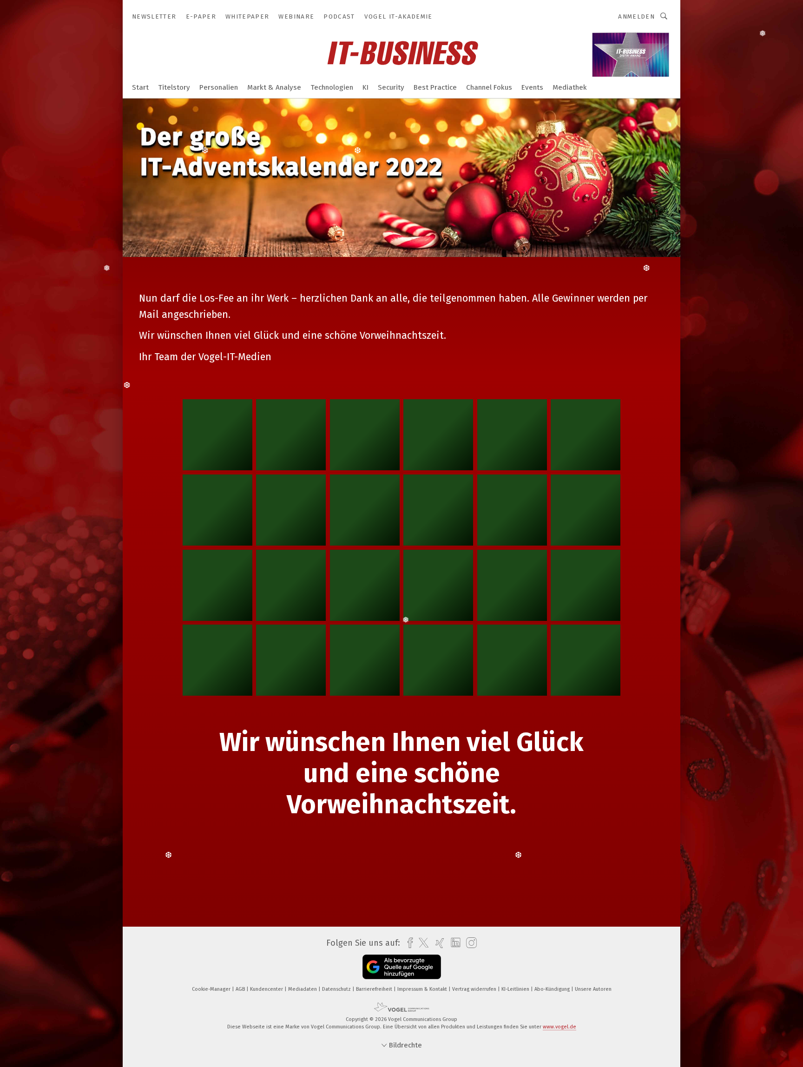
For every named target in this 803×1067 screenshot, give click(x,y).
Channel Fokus (489, 87)
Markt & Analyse (274, 87)
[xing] (437, 943)
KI (365, 87)
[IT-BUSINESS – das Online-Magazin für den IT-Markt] (140, 87)
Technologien (331, 87)
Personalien (218, 87)
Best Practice (435, 87)
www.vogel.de (559, 1027)
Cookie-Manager (212, 989)
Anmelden (636, 16)
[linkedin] (453, 943)
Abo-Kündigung (552, 989)
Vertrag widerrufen (475, 989)
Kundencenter (267, 989)
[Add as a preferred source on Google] (401, 967)
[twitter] (421, 942)
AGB (241, 989)
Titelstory (174, 87)
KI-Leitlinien (516, 989)
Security (391, 87)
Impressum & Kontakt (422, 989)
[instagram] (469, 943)
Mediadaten (303, 989)
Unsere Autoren (593, 989)
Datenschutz (337, 989)
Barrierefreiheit (375, 989)
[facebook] (408, 943)
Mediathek (570, 87)
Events (532, 87)
